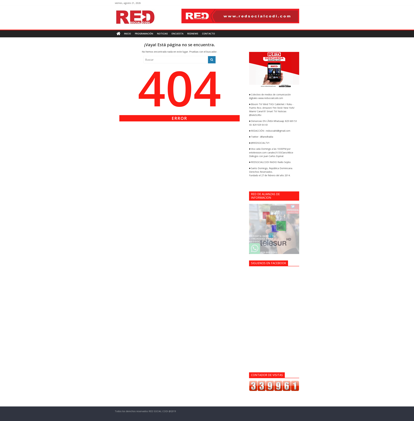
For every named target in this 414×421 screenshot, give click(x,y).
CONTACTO (208, 33)
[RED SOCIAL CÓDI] (118, 33)
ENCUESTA (177, 33)
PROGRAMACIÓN (144, 33)
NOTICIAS (162, 33)
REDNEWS (192, 33)
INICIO (127, 33)
